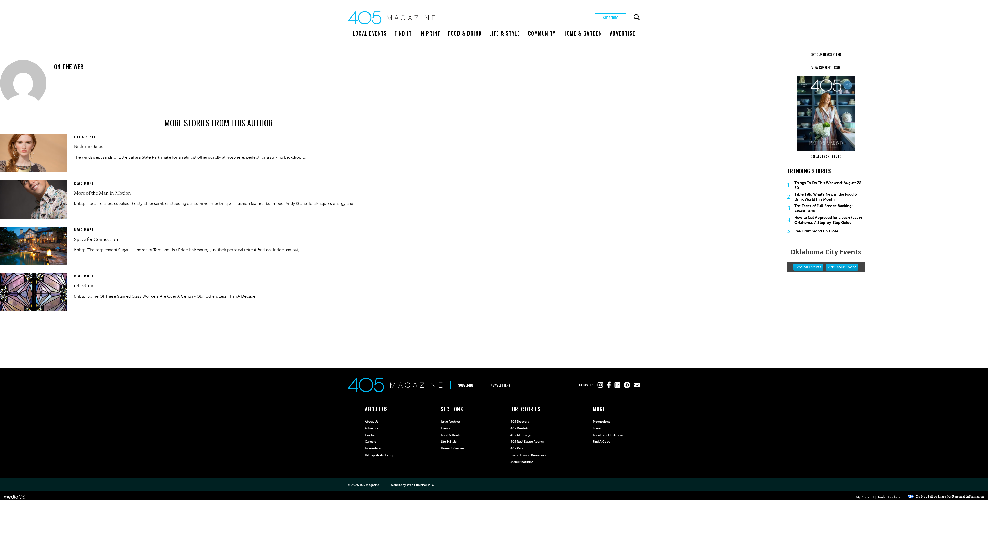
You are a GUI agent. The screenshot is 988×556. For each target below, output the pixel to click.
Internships (373, 448)
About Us (371, 421)
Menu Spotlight (521, 462)
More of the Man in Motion (102, 193)
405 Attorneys (520, 435)
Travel (597, 428)
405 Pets (516, 448)
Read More (84, 183)
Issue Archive (450, 421)
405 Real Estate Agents (527, 442)
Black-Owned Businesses (528, 455)
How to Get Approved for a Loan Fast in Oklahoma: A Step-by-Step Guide (828, 220)
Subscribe (610, 17)
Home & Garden (582, 33)
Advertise (622, 33)
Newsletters (500, 385)
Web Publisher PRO (420, 485)
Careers (370, 442)
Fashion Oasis (88, 147)
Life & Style (504, 33)
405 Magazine (369, 485)
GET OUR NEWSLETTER (826, 54)
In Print (429, 33)
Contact (371, 435)
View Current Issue (825, 67)
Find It (403, 33)
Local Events (370, 33)
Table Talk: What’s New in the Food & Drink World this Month (825, 197)
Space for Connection (96, 239)
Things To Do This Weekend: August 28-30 (828, 185)
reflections (84, 286)
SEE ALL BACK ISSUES (825, 156)
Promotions (601, 421)
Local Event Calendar (608, 435)
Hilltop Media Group (379, 455)
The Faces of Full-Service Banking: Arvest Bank (823, 208)
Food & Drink (465, 33)
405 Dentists (519, 428)
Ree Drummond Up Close (816, 231)
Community (542, 33)
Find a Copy (601, 442)
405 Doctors (519, 421)
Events (445, 428)
